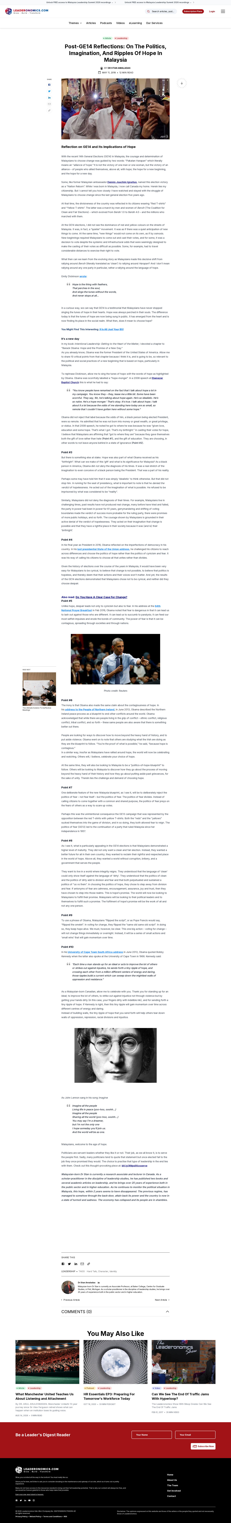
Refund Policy (35, 1517)
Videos (120, 23)
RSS (65, 1517)
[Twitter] (21, 1500)
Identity (113, 1271)
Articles (91, 23)
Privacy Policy (22, 1517)
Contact (171, 1496)
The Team (172, 1485)
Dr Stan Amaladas (119, 68)
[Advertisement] (115, 1223)
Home (170, 1474)
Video (157, 1388)
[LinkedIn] (25, 1500)
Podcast (90, 1388)
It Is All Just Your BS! (111, 329)
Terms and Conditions (52, 1517)
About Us (172, 1480)
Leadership (122, 38)
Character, (103, 1271)
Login (212, 11)
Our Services (154, 23)
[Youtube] (29, 1500)
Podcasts (106, 23)
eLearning (135, 23)
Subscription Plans (193, 11)
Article (108, 38)
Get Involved (174, 1490)
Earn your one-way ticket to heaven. (30, 1494)
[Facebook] (17, 1500)
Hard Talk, (92, 1271)
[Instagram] (34, 1500)
